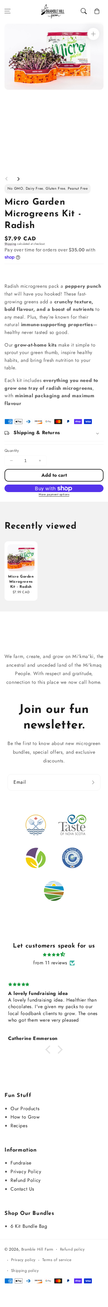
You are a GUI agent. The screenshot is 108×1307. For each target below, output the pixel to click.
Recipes (18, 1125)
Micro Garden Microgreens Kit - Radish (21, 582)
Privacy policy (23, 1260)
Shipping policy (25, 1270)
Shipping (10, 244)
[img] (54, 954)
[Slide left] (7, 179)
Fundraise (20, 1162)
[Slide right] (18, 179)
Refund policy (72, 1249)
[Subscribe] (93, 782)
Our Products (24, 1108)
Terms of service (57, 1260)
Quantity (11, 450)
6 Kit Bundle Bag (28, 1226)
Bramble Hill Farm (37, 1249)
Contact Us (22, 1188)
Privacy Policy (25, 1171)
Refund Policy (25, 1180)
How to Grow (25, 1116)
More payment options (54, 494)
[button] (7, 11)
